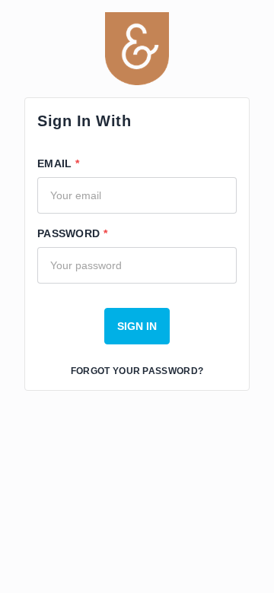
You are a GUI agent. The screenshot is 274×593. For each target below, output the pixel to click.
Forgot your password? (137, 371)
